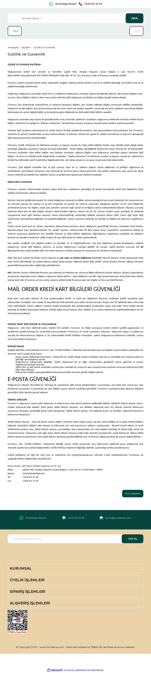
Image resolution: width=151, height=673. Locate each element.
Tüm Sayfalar (132, 493)
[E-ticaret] (75, 670)
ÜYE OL (132, 538)
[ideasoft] (55, 670)
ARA (134, 18)
